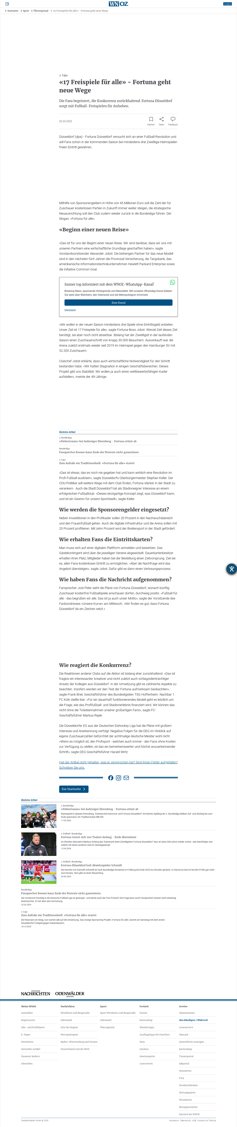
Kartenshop (146, 1020)
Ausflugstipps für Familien (155, 1034)
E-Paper (25, 1034)
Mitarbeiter (185, 1099)
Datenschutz (185, 1120)
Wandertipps (147, 1027)
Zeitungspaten (187, 1092)
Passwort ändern (30, 1056)
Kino (142, 1041)
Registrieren (28, 1020)
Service (183, 1006)
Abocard (183, 1034)
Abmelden (27, 1063)
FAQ (181, 1078)
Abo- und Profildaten (33, 1027)
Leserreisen (146, 1063)
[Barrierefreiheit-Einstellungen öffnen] (231, 569)
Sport (103, 1006)
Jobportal (184, 1063)
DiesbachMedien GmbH (34, 1120)
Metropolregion (69, 1034)
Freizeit (144, 1006)
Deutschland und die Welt (75, 1049)
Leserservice (186, 1027)
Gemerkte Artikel (30, 1049)
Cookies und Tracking (206, 1120)
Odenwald (66, 1020)
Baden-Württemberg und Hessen (79, 1041)
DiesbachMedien (188, 1085)
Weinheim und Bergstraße (75, 1012)
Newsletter (27, 1041)
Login (227, 3)
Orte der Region (69, 1027)
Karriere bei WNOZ (189, 1114)
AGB (194, 1120)
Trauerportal (186, 1056)
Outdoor (144, 1049)
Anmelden (27, 1012)
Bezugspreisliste (188, 1107)
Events (143, 1012)
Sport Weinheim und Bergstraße (118, 1012)
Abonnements (187, 1012)
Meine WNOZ (28, 1006)
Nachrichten (68, 1006)
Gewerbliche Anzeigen (191, 1041)
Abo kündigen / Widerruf (193, 1020)
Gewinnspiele (147, 1056)
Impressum (70, 310)
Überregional (107, 1027)
